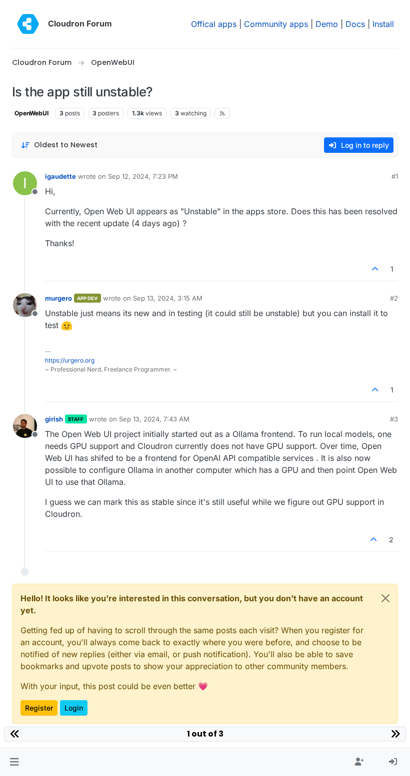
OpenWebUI (31, 113)
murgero (58, 298)
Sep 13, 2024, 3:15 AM (167, 298)
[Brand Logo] (28, 24)
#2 (394, 298)
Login (73, 708)
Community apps (276, 24)
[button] (14, 762)
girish (54, 419)
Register (39, 708)
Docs (355, 24)
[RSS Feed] (222, 113)
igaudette (60, 176)
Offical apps (213, 24)
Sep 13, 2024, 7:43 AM (154, 419)
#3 (394, 419)
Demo (327, 24)
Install (383, 24)
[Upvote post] (375, 269)
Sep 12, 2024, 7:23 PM (143, 176)
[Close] (386, 598)
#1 (395, 176)
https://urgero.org (69, 360)
